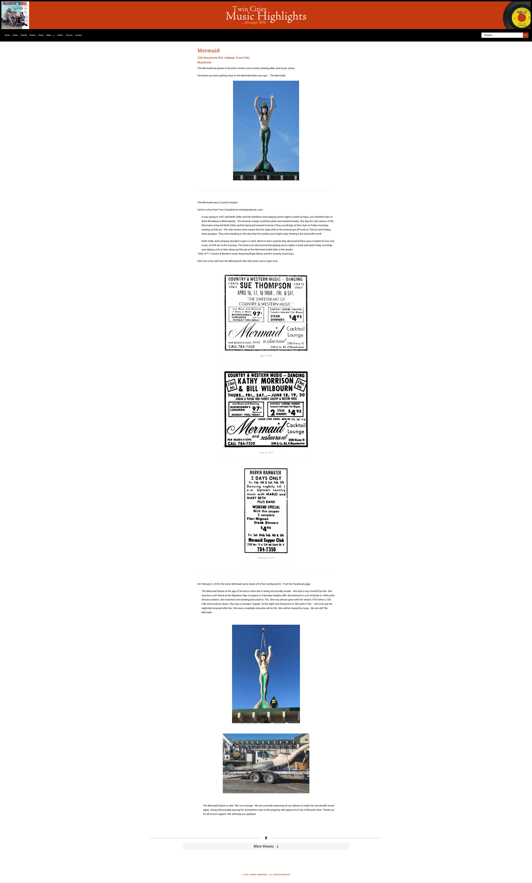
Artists (15, 35)
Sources (69, 35)
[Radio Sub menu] (53, 35)
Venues (33, 35)
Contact (78, 35)
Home (7, 35)
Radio (48, 35)
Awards (24, 35)
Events (41, 35)
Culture (60, 35)
